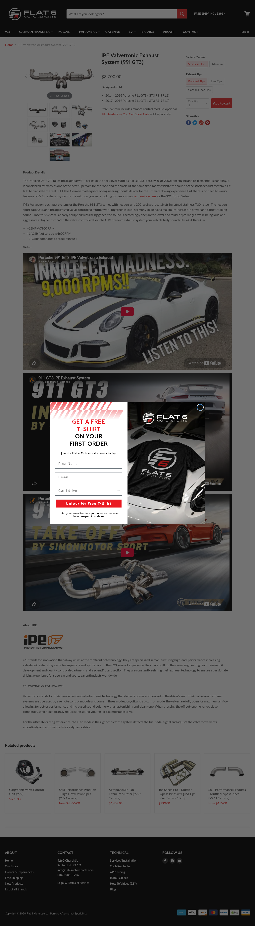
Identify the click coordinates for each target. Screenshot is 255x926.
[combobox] (87, 490)
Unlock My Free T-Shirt (89, 503)
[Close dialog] (200, 407)
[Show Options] (119, 490)
